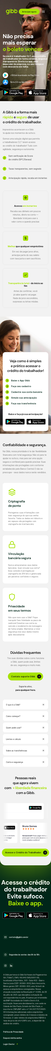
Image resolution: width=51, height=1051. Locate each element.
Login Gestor (9, 1044)
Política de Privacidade (13, 1032)
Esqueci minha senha (12, 1038)
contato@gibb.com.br (18, 937)
